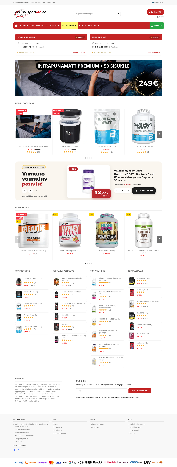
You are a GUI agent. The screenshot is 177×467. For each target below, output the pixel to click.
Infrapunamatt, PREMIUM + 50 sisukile (33, 146)
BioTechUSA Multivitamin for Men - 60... (110, 279)
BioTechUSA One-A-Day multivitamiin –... (107, 306)
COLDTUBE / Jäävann (70, 146)
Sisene (55, 424)
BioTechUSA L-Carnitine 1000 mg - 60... (74, 337)
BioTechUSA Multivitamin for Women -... (110, 293)
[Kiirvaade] (33, 143)
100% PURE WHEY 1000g (107, 146)
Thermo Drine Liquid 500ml (72, 292)
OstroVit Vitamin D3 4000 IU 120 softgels (111, 359)
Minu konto (57, 430)
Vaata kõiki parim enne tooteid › (35, 196)
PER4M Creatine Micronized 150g (33, 251)
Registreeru (57, 427)
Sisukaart (18, 442)
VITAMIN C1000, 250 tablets (109, 319)
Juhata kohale (79, 52)
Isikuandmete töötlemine (24, 436)
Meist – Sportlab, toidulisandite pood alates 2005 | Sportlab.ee (31, 425)
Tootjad (132, 433)
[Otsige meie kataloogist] (118, 13)
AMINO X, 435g (142, 290)
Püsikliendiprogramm (137, 424)
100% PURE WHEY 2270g (143, 146)
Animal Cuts (66, 324)
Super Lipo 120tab (68, 315)
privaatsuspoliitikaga (131, 397)
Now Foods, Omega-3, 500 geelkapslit (109, 332)
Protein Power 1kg (30, 315)
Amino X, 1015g (142, 343)
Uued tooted (134, 430)
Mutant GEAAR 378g (144, 324)
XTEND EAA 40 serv (144, 334)
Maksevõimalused (38, 3)
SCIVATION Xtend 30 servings (148, 301)
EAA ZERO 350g (142, 313)
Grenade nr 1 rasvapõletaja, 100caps (72, 279)
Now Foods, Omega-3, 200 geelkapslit (109, 345)
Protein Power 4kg (31, 292)
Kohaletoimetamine (21, 3)
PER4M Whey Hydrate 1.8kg (70, 251)
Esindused (51, 3)
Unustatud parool (59, 433)
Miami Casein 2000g (107, 251)
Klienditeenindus (97, 424)
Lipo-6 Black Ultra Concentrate (73, 303)
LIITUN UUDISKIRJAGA (139, 391)
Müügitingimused (21, 439)
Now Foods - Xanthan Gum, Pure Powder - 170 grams (143, 252)
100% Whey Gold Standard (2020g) (33, 279)
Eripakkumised (135, 427)
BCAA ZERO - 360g (144, 278)
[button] (27, 25)
